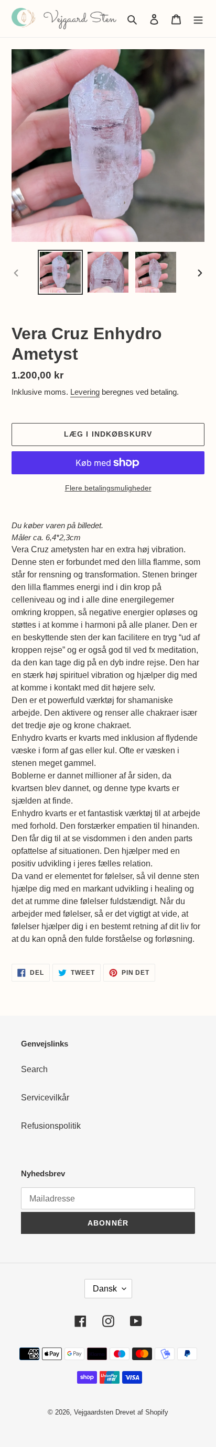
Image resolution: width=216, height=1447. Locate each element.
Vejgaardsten (93, 1412)
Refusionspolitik (51, 1125)
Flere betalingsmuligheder (108, 488)
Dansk (105, 1288)
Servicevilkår (45, 1097)
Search (34, 1069)
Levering (85, 391)
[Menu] (198, 18)
